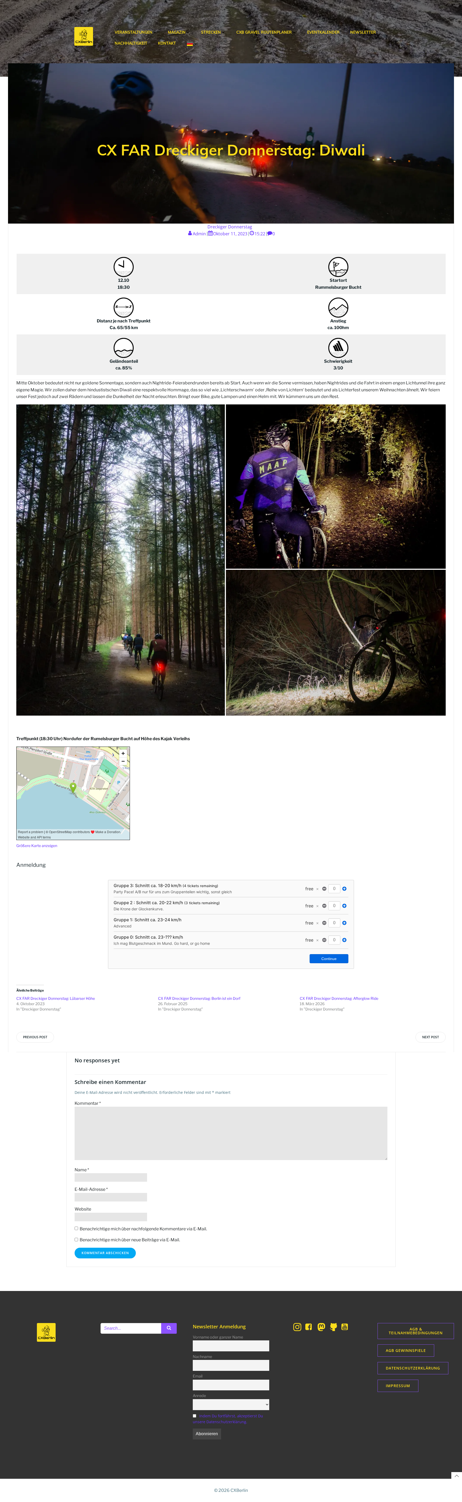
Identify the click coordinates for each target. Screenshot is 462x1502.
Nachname (202, 1356)
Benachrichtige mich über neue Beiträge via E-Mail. (130, 1239)
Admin (199, 234)
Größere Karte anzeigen (36, 845)
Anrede (199, 1395)
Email (197, 1376)
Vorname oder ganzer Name (218, 1337)
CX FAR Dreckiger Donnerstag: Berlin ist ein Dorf (199, 998)
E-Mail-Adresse (91, 1189)
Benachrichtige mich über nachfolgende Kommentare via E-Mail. (143, 1228)
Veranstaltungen (133, 32)
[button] (120, 560)
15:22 (260, 234)
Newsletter (363, 32)
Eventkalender (323, 32)
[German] (192, 44)
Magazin (177, 32)
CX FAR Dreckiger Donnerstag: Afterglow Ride (339, 998)
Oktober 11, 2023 (230, 234)
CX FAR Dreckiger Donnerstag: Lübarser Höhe (55, 998)
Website (83, 1209)
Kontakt (167, 43)
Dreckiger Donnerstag (229, 227)
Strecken (211, 32)
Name (82, 1169)
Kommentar (88, 1103)
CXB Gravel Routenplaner (264, 32)
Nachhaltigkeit (131, 43)
